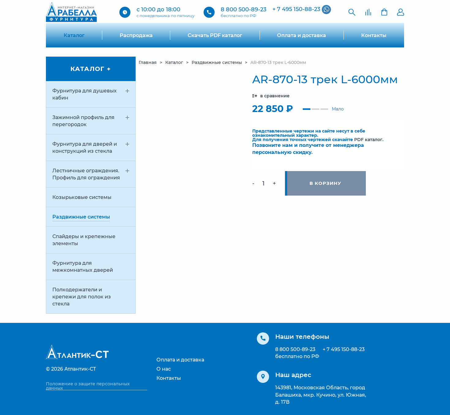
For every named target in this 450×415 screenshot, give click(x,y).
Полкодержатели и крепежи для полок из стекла (81, 297)
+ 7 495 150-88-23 (296, 9)
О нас (163, 369)
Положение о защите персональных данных (88, 386)
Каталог (74, 35)
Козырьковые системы (81, 197)
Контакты (373, 35)
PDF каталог (368, 139)
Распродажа (136, 35)
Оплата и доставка (301, 35)
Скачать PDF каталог (215, 35)
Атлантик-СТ (80, 369)
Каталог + (90, 69)
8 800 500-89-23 (243, 9)
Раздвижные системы (81, 217)
